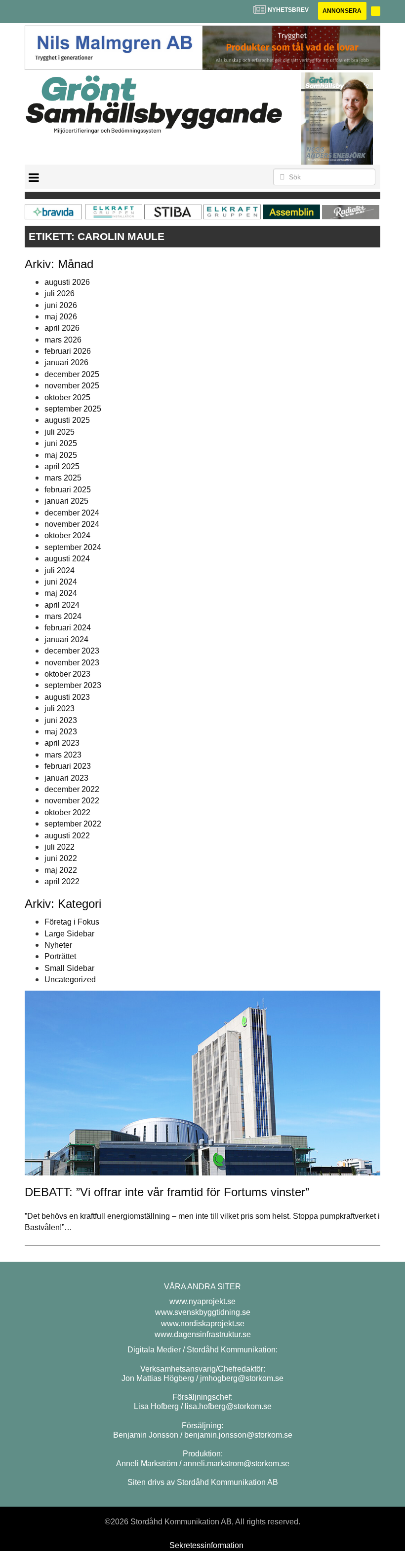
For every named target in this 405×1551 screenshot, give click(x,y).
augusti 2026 (67, 282)
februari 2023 (67, 766)
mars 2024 (62, 616)
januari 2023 (66, 778)
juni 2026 (60, 305)
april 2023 (62, 743)
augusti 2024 (67, 558)
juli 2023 (59, 708)
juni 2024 (60, 582)
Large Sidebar (69, 934)
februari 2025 (67, 489)
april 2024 (62, 605)
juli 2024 (59, 570)
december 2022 (71, 789)
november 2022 (71, 800)
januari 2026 (66, 362)
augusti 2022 (67, 835)
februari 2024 (67, 627)
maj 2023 (60, 731)
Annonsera (342, 10)
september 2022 (72, 824)
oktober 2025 (67, 397)
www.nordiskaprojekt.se (202, 1323)
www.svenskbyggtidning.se (202, 1312)
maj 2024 (60, 593)
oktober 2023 (67, 674)
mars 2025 (62, 478)
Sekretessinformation (206, 1545)
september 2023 (72, 685)
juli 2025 (59, 432)
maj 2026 (60, 316)
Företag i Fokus (71, 922)
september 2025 (72, 409)
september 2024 (72, 547)
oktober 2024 (67, 535)
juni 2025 (60, 443)
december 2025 (71, 374)
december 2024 (71, 513)
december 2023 (71, 651)
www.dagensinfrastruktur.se (203, 1334)
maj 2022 (60, 870)
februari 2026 (67, 351)
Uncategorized (70, 979)
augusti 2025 (67, 420)
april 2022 (62, 881)
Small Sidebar (69, 968)
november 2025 (71, 385)
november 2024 (71, 524)
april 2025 (62, 466)
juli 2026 (59, 293)
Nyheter (58, 945)
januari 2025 (66, 501)
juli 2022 (59, 847)
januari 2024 (66, 639)
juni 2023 (60, 720)
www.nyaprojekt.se (202, 1301)
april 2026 (62, 328)
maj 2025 (60, 455)
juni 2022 (60, 858)
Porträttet (60, 956)
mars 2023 (62, 755)
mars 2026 (62, 340)
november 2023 (71, 662)
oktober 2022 (67, 812)
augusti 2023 (67, 697)
